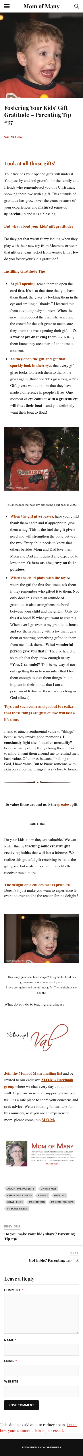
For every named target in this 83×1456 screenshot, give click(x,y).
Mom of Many (42, 6)
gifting (60, 1195)
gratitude (15, 1202)
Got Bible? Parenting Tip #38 (54, 1260)
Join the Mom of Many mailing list (33, 1073)
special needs (17, 1208)
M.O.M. (48, 1119)
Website (11, 1381)
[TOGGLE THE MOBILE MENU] (7, 6)
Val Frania (13, 137)
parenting (37, 1202)
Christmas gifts (19, 1195)
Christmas (49, 1188)
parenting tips (62, 1202)
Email (10, 1361)
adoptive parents (21, 1188)
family (43, 1195)
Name (10, 1340)
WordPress (51, 1447)
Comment (13, 1290)
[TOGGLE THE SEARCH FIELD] (76, 6)
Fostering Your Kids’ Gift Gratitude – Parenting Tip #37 (37, 114)
